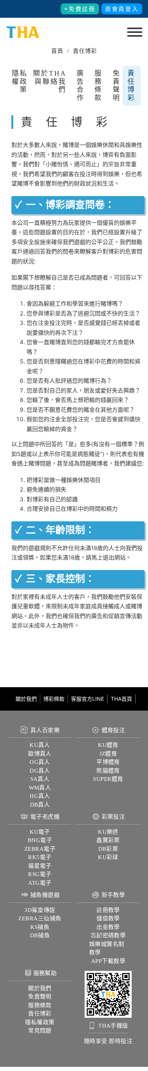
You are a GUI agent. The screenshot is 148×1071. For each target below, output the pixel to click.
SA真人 (40, 779)
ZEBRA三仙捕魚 (39, 918)
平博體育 (108, 762)
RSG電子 (39, 874)
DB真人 (40, 805)
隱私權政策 (20, 81)
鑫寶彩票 (108, 840)
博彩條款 (54, 698)
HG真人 (40, 796)
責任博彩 (131, 86)
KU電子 (40, 832)
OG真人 (40, 762)
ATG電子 (39, 883)
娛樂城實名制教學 (106, 948)
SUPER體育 (108, 779)
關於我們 (26, 698)
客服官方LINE (87, 698)
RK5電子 (39, 857)
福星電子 (40, 866)
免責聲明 (117, 86)
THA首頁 (121, 698)
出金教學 (108, 927)
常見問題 (40, 1031)
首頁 (57, 51)
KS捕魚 (40, 927)
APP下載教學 (108, 961)
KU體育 (108, 745)
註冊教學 (108, 910)
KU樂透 (108, 832)
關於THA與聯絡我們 (49, 81)
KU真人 (40, 745)
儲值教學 (108, 918)
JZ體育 (108, 754)
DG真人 (40, 771)
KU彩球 (108, 857)
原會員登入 (122, 9)
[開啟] (134, 32)
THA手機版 (113, 1026)
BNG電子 (40, 840)
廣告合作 (81, 86)
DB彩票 (108, 849)
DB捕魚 (40, 935)
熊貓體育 (108, 771)
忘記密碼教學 (108, 935)
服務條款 (98, 86)
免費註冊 (82, 9)
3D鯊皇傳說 (39, 910)
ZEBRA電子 (39, 849)
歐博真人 (40, 754)
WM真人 (40, 788)
